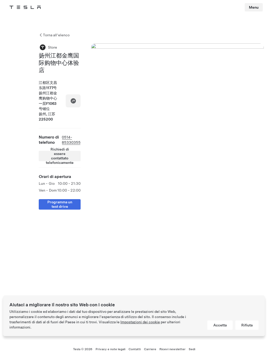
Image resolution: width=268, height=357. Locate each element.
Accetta (220, 325)
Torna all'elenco (56, 35)
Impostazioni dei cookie (140, 322)
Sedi (192, 349)
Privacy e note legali (110, 349)
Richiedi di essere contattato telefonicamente (60, 156)
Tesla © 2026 (82, 349)
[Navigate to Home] (25, 7)
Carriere (150, 349)
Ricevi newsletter (172, 349)
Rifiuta (247, 325)
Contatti (135, 349)
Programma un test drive (59, 204)
